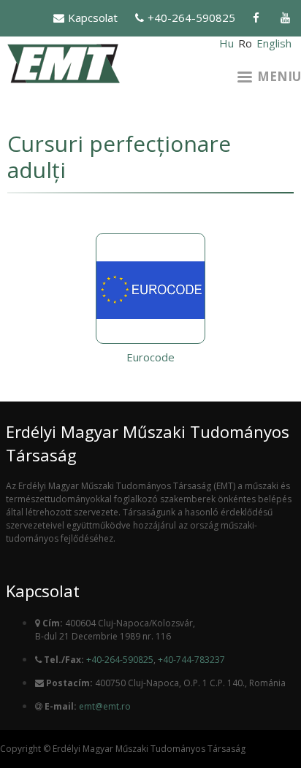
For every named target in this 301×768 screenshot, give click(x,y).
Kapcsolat (93, 17)
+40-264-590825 (191, 17)
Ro (245, 43)
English (274, 43)
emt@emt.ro (105, 706)
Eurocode (150, 357)
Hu (226, 43)
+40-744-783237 (191, 659)
